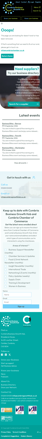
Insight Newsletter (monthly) (21, 266)
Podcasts (4, 377)
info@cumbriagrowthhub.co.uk (24, 396)
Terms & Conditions (19, 432)
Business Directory (8, 385)
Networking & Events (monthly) (22, 272)
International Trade (17, 269)
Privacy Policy (6, 432)
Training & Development (19, 283)
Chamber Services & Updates (22, 256)
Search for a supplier (18, 104)
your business (10, 18)
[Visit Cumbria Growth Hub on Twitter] (10, 354)
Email (5, 298)
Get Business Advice (9, 366)
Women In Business (17, 286)
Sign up (21, 306)
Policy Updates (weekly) (19, 276)
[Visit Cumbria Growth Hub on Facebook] (2, 354)
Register (38, 2)
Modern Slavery (26, 436)
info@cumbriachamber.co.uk (12, 50)
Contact (24, 2)
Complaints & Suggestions (10, 436)
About (18, 2)
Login (32, 2)
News (3, 374)
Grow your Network (9, 387)
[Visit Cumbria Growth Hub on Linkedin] (6, 354)
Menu (36, 7)
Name (5, 291)
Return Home (7, 56)
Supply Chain (14, 279)
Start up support (7, 363)
